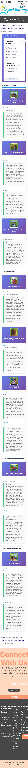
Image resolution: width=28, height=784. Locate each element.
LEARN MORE (6, 19)
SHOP (15, 19)
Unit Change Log (7, 737)
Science (4, 722)
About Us (16, 710)
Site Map (16, 738)
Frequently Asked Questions (16, 726)
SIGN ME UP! (14, 690)
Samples (4, 712)
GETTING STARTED (20, 19)
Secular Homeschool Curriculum (17, 733)
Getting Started (4, 25)
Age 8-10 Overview (15, 25)
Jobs (14, 721)
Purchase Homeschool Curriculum (5, 717)
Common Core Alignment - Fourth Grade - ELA (12, 28)
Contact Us (16, 713)
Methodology (5, 734)
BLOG (11, 19)
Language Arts (6, 728)
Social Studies (6, 725)
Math (3, 731)
